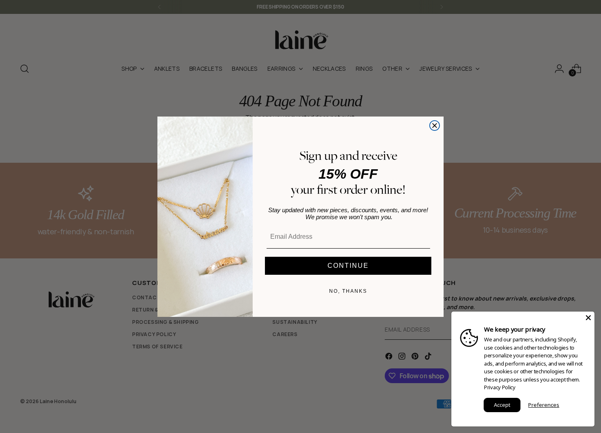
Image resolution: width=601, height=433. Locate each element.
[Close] (588, 318)
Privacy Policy (500, 387)
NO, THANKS (348, 291)
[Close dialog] (435, 125)
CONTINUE (348, 265)
